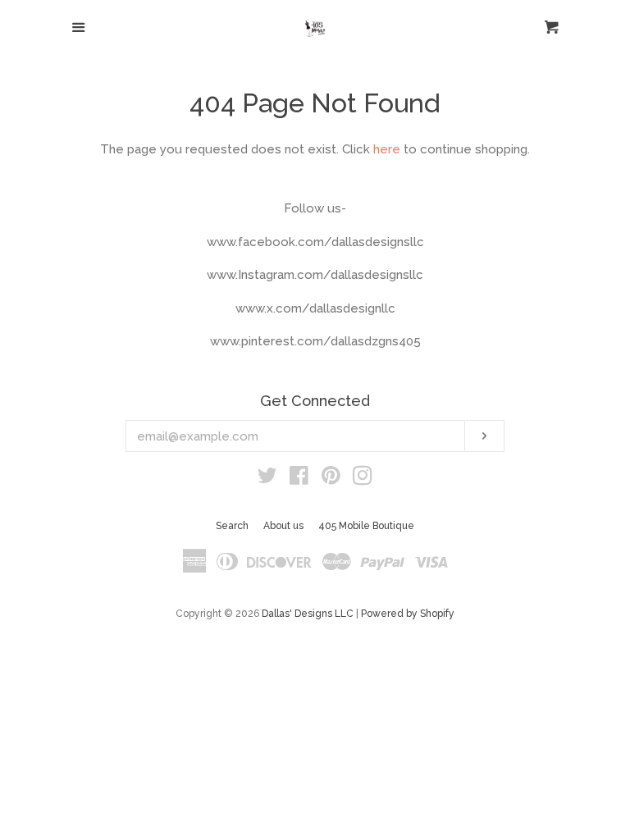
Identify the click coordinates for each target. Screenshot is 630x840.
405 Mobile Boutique (366, 526)
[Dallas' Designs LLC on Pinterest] (331, 479)
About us (283, 526)
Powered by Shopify (407, 613)
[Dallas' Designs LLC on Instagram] (362, 479)
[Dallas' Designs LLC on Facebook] (299, 479)
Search (232, 526)
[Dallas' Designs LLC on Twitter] (267, 479)
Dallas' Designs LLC (308, 613)
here (386, 149)
